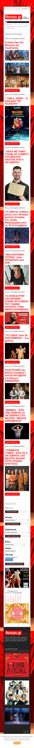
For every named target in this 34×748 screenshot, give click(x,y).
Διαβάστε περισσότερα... (12, 90)
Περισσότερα (17, 745)
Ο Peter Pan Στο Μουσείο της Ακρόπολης (14, 45)
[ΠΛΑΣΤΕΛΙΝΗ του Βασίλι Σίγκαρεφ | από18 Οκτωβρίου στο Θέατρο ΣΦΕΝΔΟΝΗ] (17, 391)
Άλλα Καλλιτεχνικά (24, 24)
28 (13, 601)
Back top (26, 732)
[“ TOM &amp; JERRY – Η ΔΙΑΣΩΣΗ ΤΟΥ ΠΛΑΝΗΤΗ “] (17, 123)
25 (5, 601)
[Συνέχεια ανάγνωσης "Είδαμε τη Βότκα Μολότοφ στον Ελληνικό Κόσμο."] (17, 692)
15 (15, 598)
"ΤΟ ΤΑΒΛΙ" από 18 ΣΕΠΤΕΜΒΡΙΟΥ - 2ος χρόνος (17, 338)
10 (20, 596)
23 (18, 600)
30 (18, 601)
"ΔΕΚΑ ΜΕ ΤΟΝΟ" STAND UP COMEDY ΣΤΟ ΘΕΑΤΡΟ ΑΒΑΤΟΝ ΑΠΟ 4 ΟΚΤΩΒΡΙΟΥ (17, 157)
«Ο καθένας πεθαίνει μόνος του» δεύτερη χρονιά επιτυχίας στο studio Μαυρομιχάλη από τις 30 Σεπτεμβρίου (17, 218)
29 (15, 601)
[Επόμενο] (11, 504)
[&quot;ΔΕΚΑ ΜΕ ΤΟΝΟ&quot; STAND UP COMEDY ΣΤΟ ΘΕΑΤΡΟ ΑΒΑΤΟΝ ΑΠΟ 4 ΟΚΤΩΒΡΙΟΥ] (17, 182)
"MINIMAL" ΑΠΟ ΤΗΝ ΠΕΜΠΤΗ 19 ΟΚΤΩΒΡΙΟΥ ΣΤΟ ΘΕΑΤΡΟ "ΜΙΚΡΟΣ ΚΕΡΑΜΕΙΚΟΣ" (15, 415)
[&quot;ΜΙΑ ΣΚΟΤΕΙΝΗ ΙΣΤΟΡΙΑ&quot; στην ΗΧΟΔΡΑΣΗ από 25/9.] (17, 275)
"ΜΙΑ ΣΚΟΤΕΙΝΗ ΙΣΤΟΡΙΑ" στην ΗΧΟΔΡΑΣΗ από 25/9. (14, 258)
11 (5, 598)
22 (15, 600)
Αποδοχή (17, 743)
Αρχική (16, 24)
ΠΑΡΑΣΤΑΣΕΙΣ (15, 88)
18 (5, 600)
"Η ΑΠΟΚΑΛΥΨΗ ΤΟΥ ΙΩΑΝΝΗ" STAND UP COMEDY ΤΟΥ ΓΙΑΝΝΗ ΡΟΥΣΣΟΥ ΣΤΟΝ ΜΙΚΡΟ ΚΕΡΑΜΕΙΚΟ (17, 303)
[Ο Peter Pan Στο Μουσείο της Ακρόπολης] (17, 68)
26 (8, 601)
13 (10, 598)
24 (20, 600)
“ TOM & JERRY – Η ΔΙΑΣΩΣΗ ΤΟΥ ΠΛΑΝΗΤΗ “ (16, 101)
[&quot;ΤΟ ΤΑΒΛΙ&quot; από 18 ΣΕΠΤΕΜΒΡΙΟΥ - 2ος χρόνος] (17, 351)
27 (10, 601)
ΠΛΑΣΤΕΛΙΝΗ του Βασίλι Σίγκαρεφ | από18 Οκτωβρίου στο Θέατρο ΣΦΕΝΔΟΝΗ (15, 375)
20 (10, 600)
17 (20, 598)
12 (8, 598)
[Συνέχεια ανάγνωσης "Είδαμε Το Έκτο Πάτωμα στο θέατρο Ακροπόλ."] (17, 665)
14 (13, 598)
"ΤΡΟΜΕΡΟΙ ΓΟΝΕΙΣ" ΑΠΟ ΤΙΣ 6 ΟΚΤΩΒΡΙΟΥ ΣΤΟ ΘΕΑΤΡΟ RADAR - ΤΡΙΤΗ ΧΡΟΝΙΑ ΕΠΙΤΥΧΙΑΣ (16, 457)
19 (8, 600)
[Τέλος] (14, 504)
